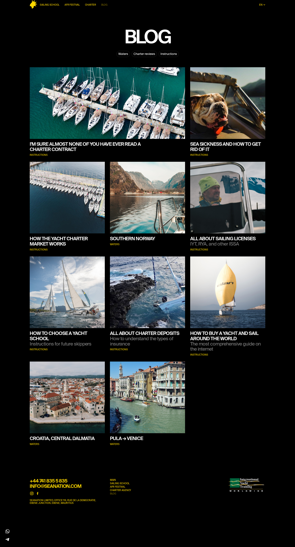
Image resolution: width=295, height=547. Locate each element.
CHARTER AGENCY (120, 490)
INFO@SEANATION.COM (55, 486)
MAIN (113, 480)
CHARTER (90, 4)
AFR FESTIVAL (72, 4)
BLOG (104, 4)
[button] (262, 5)
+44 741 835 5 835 (48, 480)
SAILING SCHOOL (49, 4)
